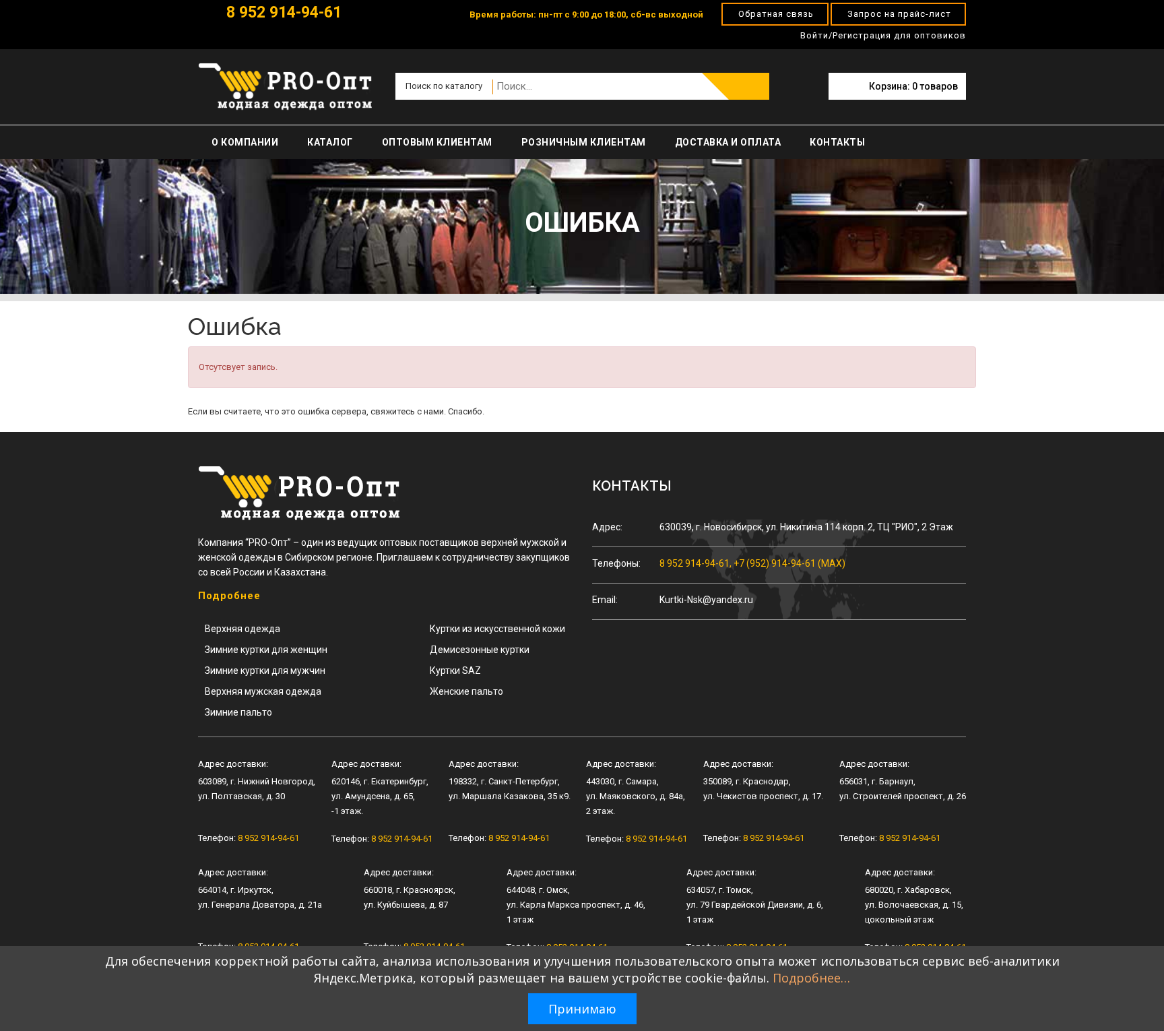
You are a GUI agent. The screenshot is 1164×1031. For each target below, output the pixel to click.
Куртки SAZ (455, 670)
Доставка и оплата (728, 142)
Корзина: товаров (913, 86)
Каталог (330, 142)
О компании (245, 142)
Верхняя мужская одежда (263, 691)
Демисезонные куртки (479, 649)
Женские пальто (466, 691)
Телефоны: (616, 563)
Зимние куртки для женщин (266, 649)
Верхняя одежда (242, 628)
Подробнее (229, 596)
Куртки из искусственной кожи (497, 628)
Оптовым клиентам (437, 142)
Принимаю (582, 1009)
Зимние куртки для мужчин (265, 670)
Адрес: (607, 527)
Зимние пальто (238, 712)
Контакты (837, 142)
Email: (605, 599)
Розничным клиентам (583, 142)
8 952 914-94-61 (282, 12)
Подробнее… (811, 978)
